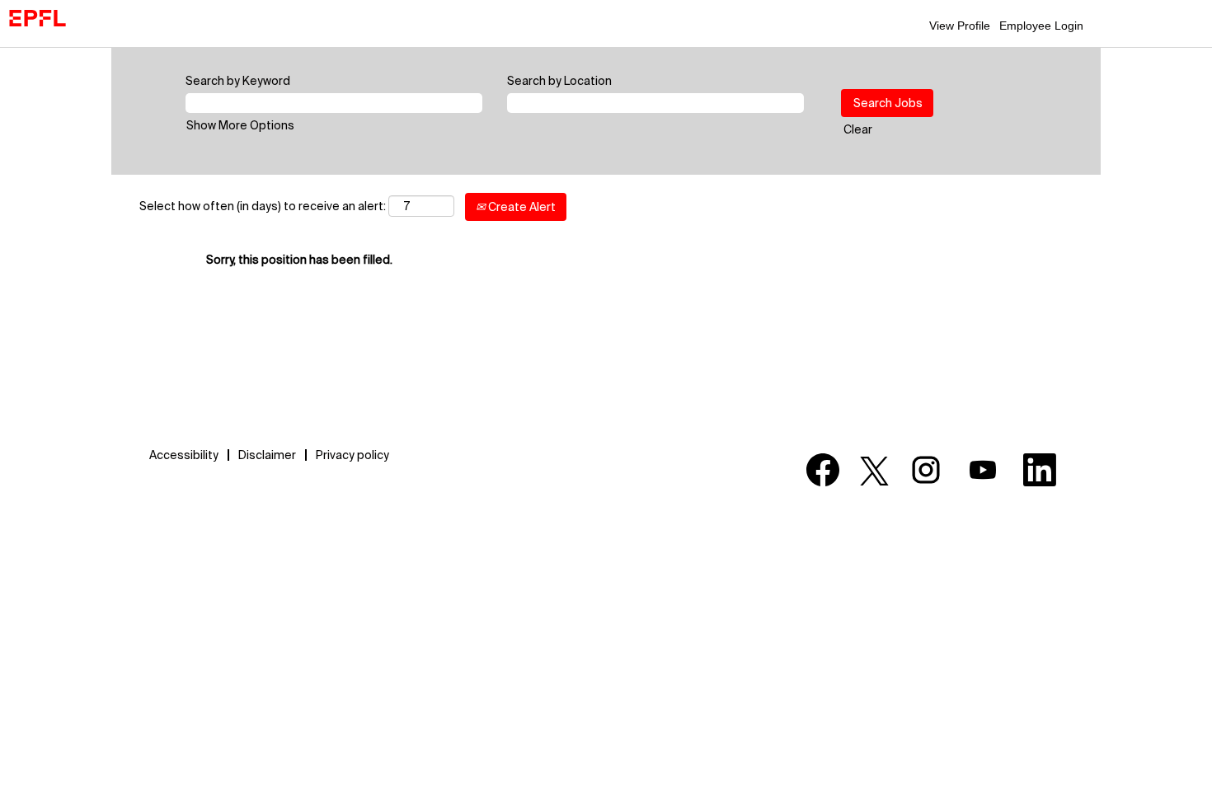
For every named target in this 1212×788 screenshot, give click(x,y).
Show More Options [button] (240, 125)
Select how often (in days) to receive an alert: (262, 206)
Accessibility (183, 455)
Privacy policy (352, 455)
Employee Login (1041, 25)
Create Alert (521, 206)
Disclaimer (267, 455)
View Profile (959, 25)
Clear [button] (857, 129)
